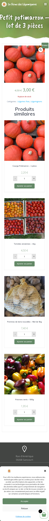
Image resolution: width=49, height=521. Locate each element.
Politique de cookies (23, 516)
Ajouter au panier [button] (24, 186)
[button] (45, 471)
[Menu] (45, 4)
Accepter (24, 501)
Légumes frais (24, 101)
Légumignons (36, 101)
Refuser (24, 508)
